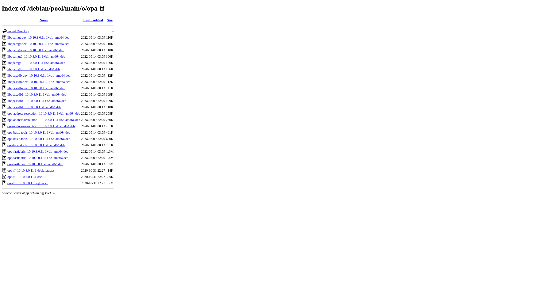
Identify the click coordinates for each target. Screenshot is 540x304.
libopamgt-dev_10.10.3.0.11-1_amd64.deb (35, 50)
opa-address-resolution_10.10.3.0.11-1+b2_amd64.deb (43, 120)
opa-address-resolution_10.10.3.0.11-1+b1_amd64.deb (43, 113)
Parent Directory (18, 31)
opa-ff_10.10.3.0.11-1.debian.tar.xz (30, 170)
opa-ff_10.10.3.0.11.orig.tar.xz (27, 183)
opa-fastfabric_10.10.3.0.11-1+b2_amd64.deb (37, 158)
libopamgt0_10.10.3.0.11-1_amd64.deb (33, 69)
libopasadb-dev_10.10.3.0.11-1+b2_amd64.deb (38, 82)
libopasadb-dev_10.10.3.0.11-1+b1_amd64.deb (38, 75)
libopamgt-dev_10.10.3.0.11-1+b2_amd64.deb (38, 44)
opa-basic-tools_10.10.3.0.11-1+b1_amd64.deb (38, 132)
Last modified (93, 20)
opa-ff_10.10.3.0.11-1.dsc (24, 177)
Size (110, 20)
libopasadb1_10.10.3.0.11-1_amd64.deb (34, 107)
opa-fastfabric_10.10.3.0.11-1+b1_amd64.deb (37, 151)
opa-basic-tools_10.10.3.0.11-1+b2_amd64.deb (38, 139)
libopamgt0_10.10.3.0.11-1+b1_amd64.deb (36, 56)
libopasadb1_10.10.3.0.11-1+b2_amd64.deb (36, 101)
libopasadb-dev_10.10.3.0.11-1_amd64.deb (36, 88)
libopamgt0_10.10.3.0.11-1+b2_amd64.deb (36, 63)
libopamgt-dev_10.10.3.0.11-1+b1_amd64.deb (38, 37)
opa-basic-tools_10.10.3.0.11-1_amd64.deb (36, 145)
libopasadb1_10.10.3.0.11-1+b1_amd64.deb (36, 94)
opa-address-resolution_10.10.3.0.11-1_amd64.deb (41, 126)
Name (44, 20)
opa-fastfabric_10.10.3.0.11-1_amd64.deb (35, 164)
